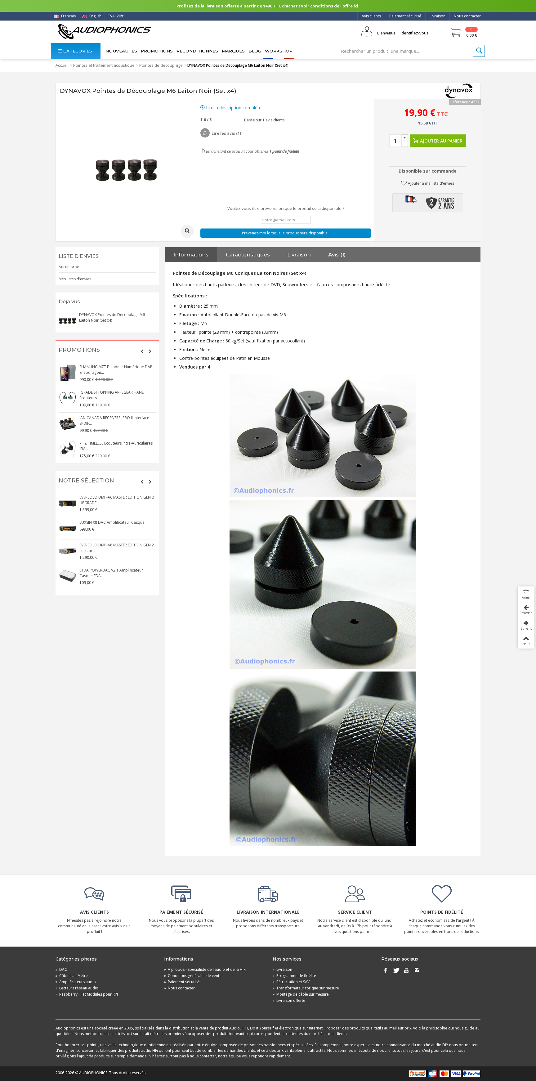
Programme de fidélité (294, 975)
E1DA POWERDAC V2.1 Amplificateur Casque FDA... (111, 573)
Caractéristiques (248, 254)
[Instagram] (417, 971)
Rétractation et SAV (291, 981)
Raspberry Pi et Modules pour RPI (87, 994)
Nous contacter (467, 16)
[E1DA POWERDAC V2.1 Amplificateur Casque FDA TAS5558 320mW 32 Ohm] (67, 576)
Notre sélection (86, 480)
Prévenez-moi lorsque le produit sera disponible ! (285, 233)
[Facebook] (385, 971)
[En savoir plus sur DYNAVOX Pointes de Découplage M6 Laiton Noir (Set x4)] (67, 320)
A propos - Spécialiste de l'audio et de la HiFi (205, 969)
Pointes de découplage (161, 65)
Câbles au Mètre (72, 975)
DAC (61, 969)
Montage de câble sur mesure (301, 994)
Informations (190, 254)
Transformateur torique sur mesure (306, 988)
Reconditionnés (197, 50)
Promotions (157, 50)
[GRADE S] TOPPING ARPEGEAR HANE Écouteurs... (111, 395)
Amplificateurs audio (76, 981)
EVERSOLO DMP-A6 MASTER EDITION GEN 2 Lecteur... (116, 547)
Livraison (437, 16)
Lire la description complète (233, 108)
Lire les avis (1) (226, 133)
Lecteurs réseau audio (77, 988)
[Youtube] (406, 971)
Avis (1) (337, 254)
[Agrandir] (187, 231)
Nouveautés (121, 50)
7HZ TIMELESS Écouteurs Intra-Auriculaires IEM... (116, 446)
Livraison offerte (289, 1000)
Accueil (62, 65)
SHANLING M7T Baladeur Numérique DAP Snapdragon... (115, 369)
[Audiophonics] (104, 31)
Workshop (279, 50)
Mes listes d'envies (75, 279)
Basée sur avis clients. (263, 120)
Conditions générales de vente (192, 975)
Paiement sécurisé (405, 16)
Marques (233, 50)
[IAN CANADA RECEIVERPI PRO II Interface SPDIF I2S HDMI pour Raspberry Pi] (67, 423)
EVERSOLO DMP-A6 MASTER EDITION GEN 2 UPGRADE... (116, 500)
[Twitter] (396, 971)
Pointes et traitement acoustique (104, 65)
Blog (254, 50)
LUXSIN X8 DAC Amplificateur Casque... (113, 522)
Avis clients (371, 16)
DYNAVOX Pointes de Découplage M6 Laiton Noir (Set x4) (112, 317)
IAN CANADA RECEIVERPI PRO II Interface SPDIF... (114, 420)
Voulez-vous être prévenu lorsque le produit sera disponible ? (285, 208)
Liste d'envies (79, 256)
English (94, 16)
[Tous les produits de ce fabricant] (458, 91)
